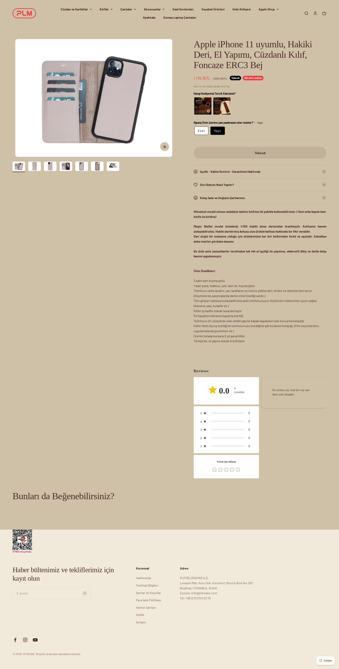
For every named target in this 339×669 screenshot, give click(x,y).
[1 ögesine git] (19, 167)
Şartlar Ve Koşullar (148, 593)
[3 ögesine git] (50, 167)
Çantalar (126, 9)
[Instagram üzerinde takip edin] (25, 639)
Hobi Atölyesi (241, 9)
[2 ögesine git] (34, 167)
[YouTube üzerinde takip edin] (35, 639)
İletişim (141, 622)
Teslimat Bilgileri (147, 585)
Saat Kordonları (183, 9)
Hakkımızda (143, 578)
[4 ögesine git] (66, 167)
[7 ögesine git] (113, 167)
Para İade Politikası (148, 600)
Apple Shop (267, 9)
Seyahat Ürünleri (213, 9)
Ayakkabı (149, 17)
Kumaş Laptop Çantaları (179, 17)
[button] (226, 413)
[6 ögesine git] (97, 167)
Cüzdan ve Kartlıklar (74, 9)
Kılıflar (104, 9)
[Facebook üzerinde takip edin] (15, 639)
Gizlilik (140, 615)
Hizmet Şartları (146, 607)
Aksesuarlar (152, 9)
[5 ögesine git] (81, 167)
